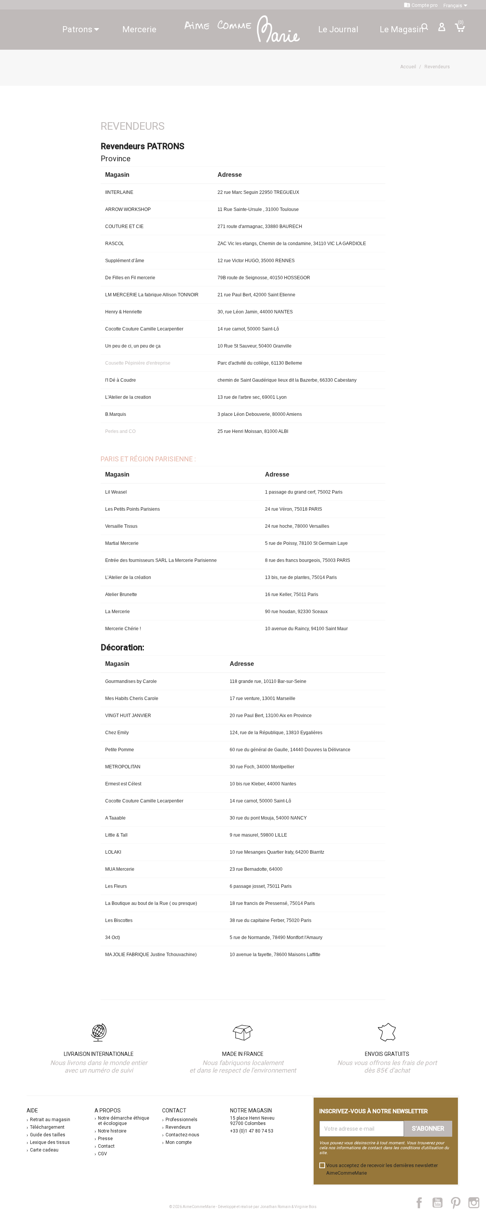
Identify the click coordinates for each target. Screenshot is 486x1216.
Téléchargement (47, 1127)
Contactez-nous (182, 1134)
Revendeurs (178, 1127)
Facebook (423, 1202)
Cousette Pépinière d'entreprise (137, 363)
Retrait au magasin (50, 1119)
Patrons (78, 29)
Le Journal (338, 29)
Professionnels (181, 1119)
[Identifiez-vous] (441, 30)
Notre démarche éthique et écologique (123, 1120)
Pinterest (459, 1202)
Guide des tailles (47, 1134)
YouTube (440, 1202)
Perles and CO (120, 431)
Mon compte (179, 1142)
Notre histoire (112, 1131)
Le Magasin (402, 29)
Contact (106, 1146)
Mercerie (139, 29)
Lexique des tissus (50, 1142)
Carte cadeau (44, 1150)
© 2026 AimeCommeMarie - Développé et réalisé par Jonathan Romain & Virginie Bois (243, 1207)
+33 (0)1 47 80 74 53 (251, 1131)
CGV (102, 1153)
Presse (105, 1138)
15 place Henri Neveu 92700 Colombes (252, 1120)
